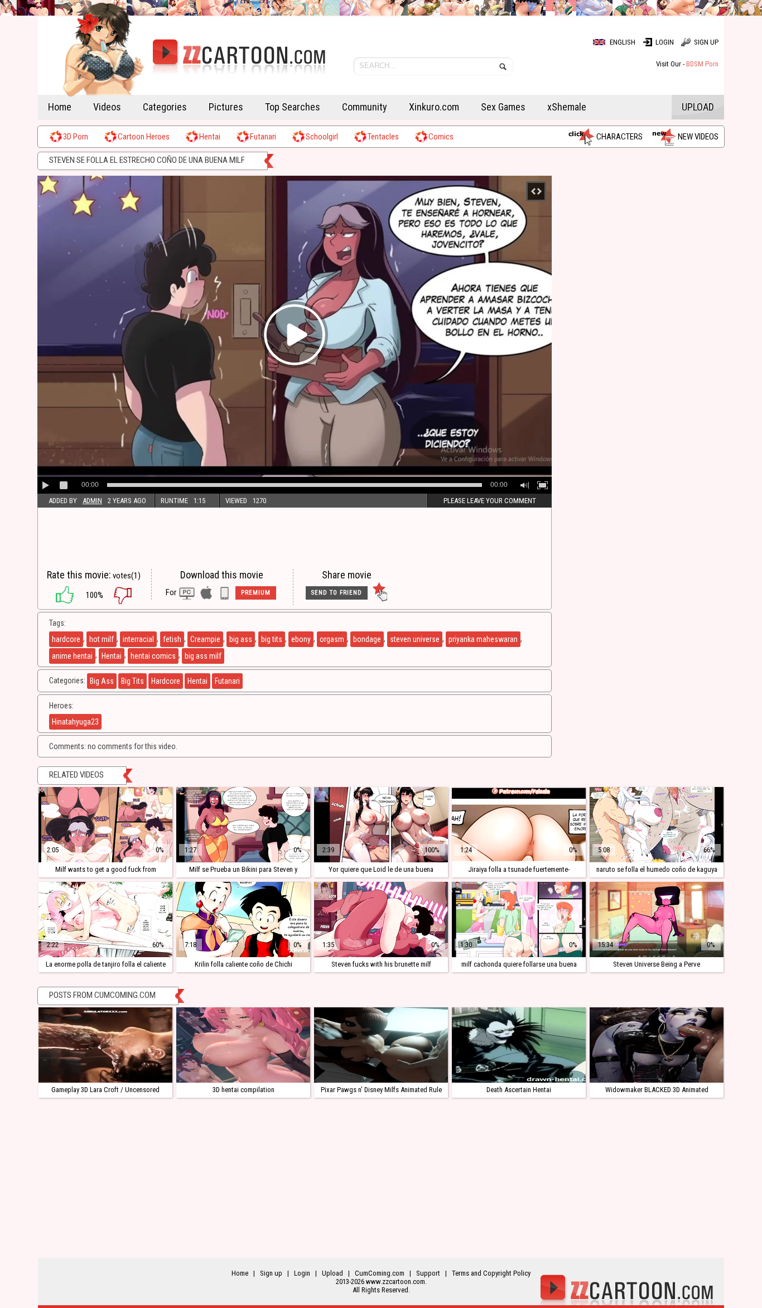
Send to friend (336, 592)
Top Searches (292, 107)
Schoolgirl (322, 137)
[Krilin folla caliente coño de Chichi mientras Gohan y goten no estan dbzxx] (243, 919)
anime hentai (72, 655)
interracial (138, 639)
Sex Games (503, 107)
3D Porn (75, 137)
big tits (271, 639)
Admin (92, 500)
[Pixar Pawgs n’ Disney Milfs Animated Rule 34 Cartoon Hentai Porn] (381, 1045)
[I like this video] (59, 595)
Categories (165, 107)
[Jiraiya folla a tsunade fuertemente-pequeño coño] (519, 824)
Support (428, 1273)
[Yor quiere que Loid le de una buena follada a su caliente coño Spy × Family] (381, 824)
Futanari (263, 137)
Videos (107, 107)
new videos (698, 137)
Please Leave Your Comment (489, 500)
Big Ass (102, 681)
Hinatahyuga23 (75, 721)
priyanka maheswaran (483, 639)
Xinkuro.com (434, 107)
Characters (619, 137)
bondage (367, 639)
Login (664, 42)
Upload (698, 107)
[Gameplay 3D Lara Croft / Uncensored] (105, 1045)
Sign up (706, 42)
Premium (256, 592)
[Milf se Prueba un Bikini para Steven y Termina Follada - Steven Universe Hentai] (243, 824)
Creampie (205, 639)
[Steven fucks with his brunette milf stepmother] (381, 919)
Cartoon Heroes (144, 137)
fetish (172, 639)
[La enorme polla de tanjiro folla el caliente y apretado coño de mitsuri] (105, 919)
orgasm (332, 639)
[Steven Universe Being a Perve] (657, 919)
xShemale (566, 107)
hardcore (66, 639)
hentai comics (153, 655)
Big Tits (132, 681)
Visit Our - (687, 64)
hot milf (101, 639)
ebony (301, 639)
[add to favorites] (379, 593)
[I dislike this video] (131, 595)
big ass (240, 639)
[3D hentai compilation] (243, 1045)
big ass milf (203, 655)
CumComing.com (379, 1273)
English (622, 42)
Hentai (209, 137)
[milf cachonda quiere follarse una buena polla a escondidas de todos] (519, 919)
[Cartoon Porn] (181, 64)
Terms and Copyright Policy (491, 1273)
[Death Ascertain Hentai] (519, 1045)
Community (364, 107)
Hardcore (165, 681)
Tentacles (383, 137)
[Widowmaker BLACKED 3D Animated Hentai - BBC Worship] (657, 1045)
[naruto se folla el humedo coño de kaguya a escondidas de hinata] (657, 824)
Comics (441, 137)
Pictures (226, 107)
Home (59, 107)
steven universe (415, 639)
